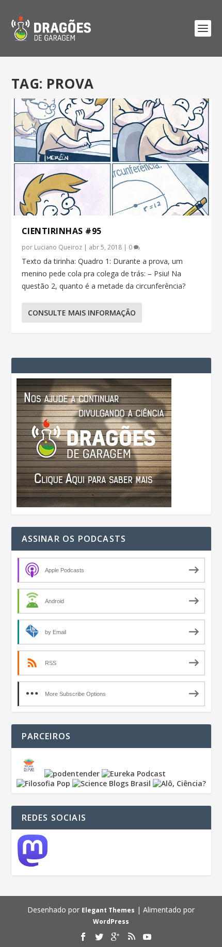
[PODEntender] (72, 773)
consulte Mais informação (82, 313)
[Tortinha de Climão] (30, 773)
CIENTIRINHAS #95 (62, 231)
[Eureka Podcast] (134, 773)
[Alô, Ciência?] (179, 783)
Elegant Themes (108, 910)
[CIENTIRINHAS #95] (111, 156)
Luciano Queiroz (58, 247)
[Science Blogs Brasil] (111, 783)
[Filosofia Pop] (43, 783)
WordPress (111, 921)
